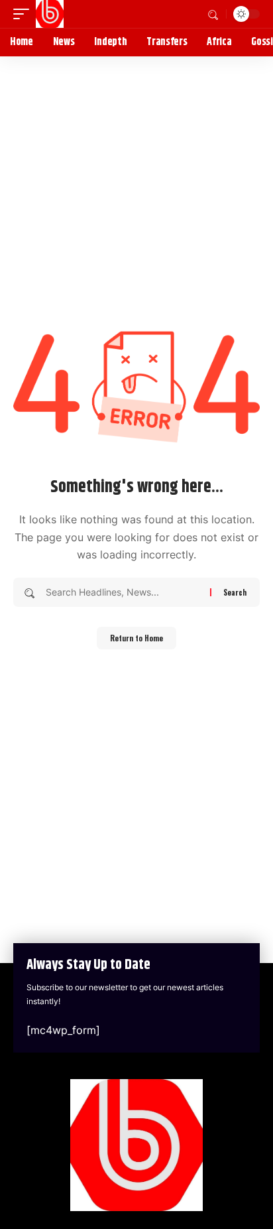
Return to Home (136, 638)
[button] (24, 14)
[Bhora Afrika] (50, 14)
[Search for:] (123, 592)
